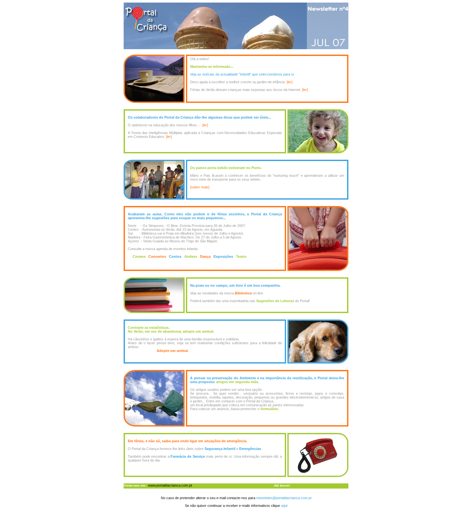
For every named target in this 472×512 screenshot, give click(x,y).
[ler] (290, 82)
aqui (283, 506)
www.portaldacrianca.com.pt (170, 485)
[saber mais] (199, 187)
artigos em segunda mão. (237, 382)
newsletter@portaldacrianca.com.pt (283, 498)
